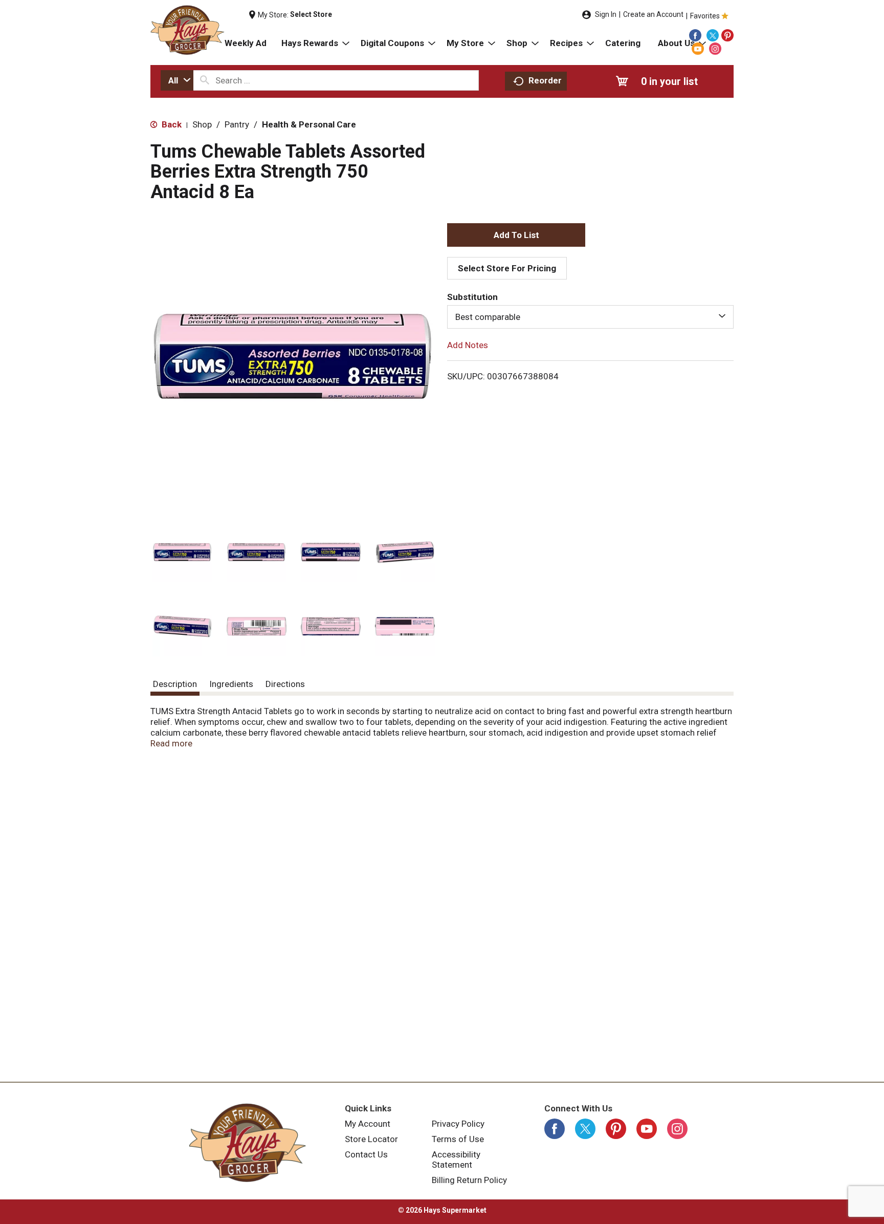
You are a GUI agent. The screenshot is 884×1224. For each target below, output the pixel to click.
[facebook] (695, 35)
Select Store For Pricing (507, 268)
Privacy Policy (458, 1124)
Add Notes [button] (467, 345)
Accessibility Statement (456, 1159)
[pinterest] (727, 35)
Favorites (705, 16)
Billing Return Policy (469, 1180)
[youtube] (698, 48)
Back (171, 124)
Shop (202, 124)
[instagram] (715, 48)
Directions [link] (285, 684)
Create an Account (653, 14)
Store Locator (371, 1139)
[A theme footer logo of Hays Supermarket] (248, 1142)
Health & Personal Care (309, 124)
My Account (367, 1124)
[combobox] (177, 80)
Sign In (605, 14)
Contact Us (366, 1154)
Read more (171, 743)
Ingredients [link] (231, 684)
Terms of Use (458, 1139)
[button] (182, 552)
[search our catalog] (204, 80)
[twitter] (712, 35)
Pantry (237, 124)
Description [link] (175, 684)
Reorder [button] (545, 80)
